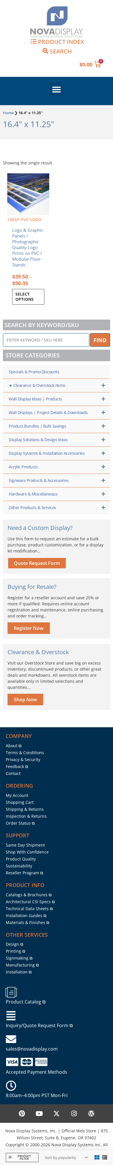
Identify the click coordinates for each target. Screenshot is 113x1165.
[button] (56, 90)
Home (8, 112)
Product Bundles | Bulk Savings (37, 426)
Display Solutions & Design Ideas (38, 439)
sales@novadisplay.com (32, 1049)
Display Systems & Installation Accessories (47, 453)
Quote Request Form (37, 563)
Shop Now (25, 699)
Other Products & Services (32, 507)
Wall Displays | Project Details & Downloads (48, 412)
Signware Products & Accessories (39, 480)
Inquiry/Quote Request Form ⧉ (39, 1025)
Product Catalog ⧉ (25, 1002)
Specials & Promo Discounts (34, 371)
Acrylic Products (23, 467)
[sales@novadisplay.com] (11, 1039)
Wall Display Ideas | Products (35, 399)
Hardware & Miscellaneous (33, 494)
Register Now (28, 628)
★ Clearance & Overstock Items (37, 385)
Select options (24, 296)
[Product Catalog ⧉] (11, 992)
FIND (100, 340)
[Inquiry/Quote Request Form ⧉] (11, 1016)
